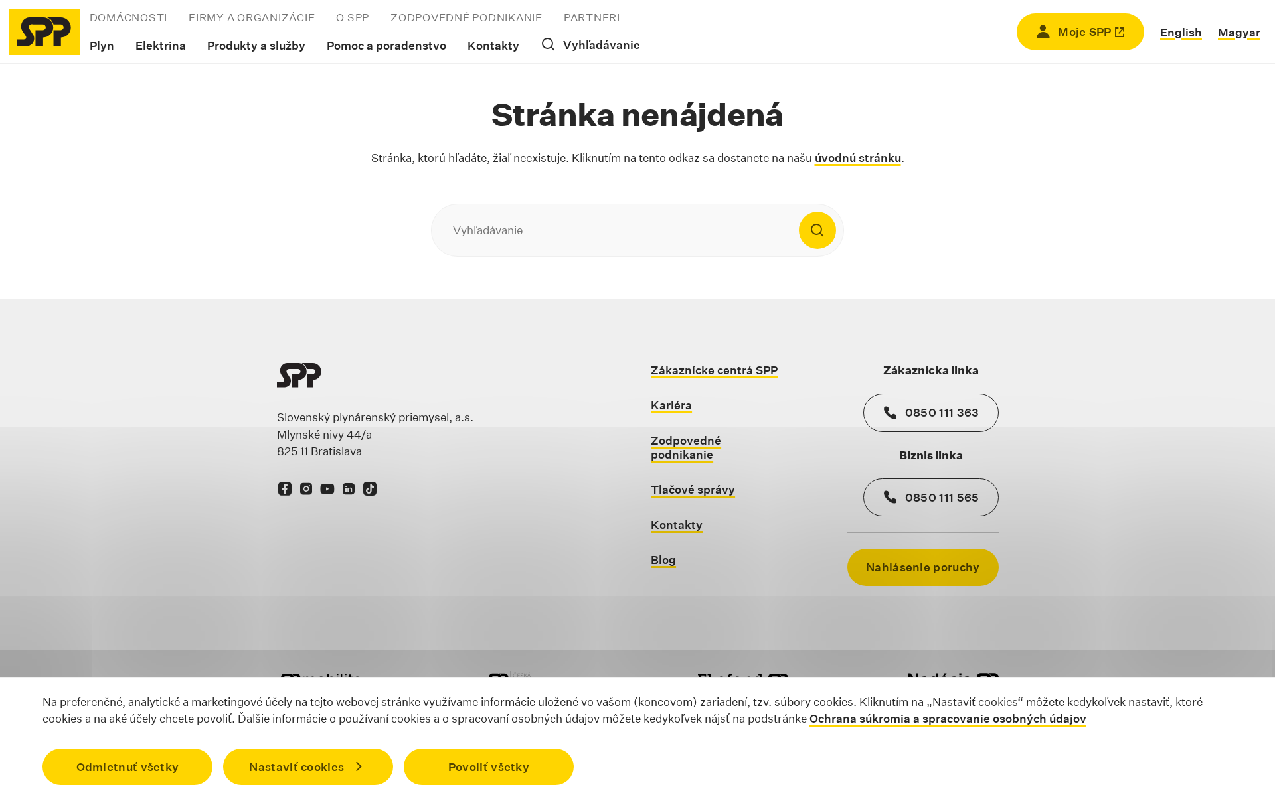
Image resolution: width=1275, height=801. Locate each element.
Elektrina (160, 45)
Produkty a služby (256, 45)
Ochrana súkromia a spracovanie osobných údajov (947, 718)
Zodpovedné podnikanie (466, 17)
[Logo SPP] (44, 32)
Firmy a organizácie (252, 17)
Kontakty (493, 45)
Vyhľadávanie (601, 45)
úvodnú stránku (858, 158)
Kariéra (671, 405)
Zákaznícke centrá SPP (714, 370)
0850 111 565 (942, 497)
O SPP (352, 17)
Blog (663, 560)
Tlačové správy (693, 489)
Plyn (102, 45)
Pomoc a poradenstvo (386, 45)
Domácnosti (129, 17)
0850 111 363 (942, 412)
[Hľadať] (817, 230)
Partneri (592, 17)
